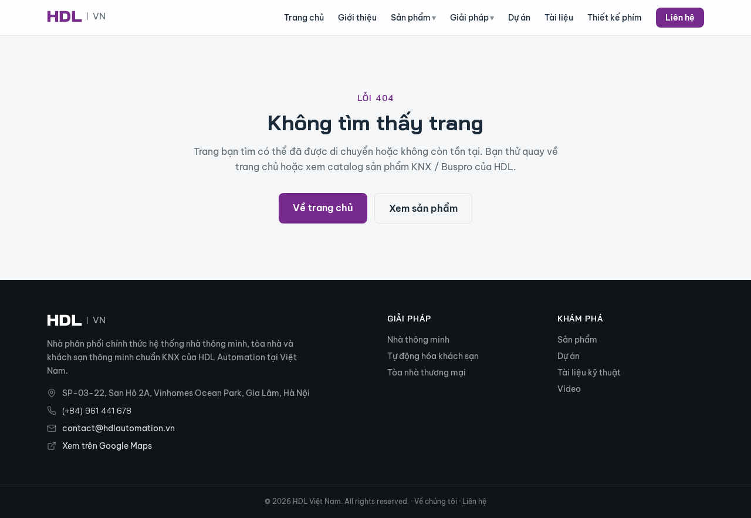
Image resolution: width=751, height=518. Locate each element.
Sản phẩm (413, 17)
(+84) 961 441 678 (96, 410)
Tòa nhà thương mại (426, 372)
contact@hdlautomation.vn (118, 428)
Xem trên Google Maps (107, 446)
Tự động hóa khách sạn (433, 356)
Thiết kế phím (614, 17)
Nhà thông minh (418, 339)
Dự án (519, 17)
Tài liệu (558, 17)
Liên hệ (680, 17)
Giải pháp (472, 17)
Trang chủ (304, 17)
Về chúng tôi (435, 501)
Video (569, 389)
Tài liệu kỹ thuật (589, 372)
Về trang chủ (323, 208)
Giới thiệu (357, 17)
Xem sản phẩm (423, 208)
